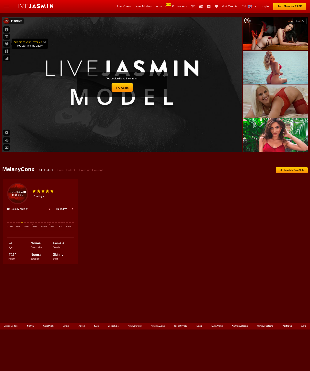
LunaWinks (217, 326)
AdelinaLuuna (158, 326)
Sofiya (30, 326)
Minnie (66, 326)
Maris (199, 326)
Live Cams (124, 6)
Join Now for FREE (289, 6)
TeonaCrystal (180, 326)
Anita (303, 326)
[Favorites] (216, 6)
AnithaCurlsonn (240, 326)
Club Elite (193, 6)
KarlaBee (287, 326)
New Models (143, 6)
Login (265, 6)
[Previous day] (50, 209)
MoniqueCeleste (265, 326)
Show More (275, 144)
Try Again (122, 87)
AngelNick (48, 326)
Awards (161, 6)
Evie (96, 326)
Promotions (179, 6)
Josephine (113, 326)
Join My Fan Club (294, 170)
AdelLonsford (135, 326)
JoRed (81, 326)
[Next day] (73, 209)
